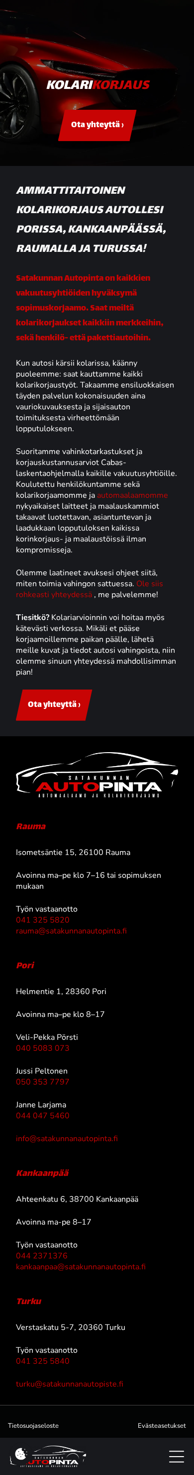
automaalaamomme (132, 495)
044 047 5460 (43, 1115)
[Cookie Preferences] (21, 1454)
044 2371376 (42, 1255)
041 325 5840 (43, 1361)
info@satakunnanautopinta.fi (67, 1138)
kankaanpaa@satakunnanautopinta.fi (81, 1266)
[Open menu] (176, 1456)
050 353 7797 (43, 1082)
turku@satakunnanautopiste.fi (69, 1384)
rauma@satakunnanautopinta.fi (71, 931)
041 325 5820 (43, 920)
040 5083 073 (43, 1048)
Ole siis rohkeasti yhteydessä (89, 589)
